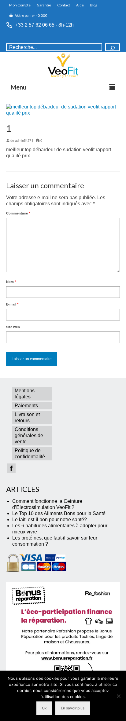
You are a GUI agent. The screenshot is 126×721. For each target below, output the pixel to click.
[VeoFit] (63, 65)
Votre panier (30, 15)
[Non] (118, 696)
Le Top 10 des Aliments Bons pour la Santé (59, 513)
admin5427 (23, 140)
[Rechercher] (112, 47)
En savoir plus (72, 708)
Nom (11, 282)
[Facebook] (11, 468)
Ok (44, 708)
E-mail (12, 304)
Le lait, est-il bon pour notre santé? (49, 519)
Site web (13, 327)
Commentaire (18, 213)
